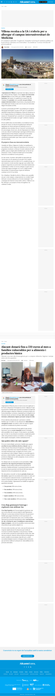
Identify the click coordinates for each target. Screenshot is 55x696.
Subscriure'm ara (27, 656)
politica (3, 28)
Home (2, 6)
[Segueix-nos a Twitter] (8, 2)
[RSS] (11, 2)
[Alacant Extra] (27, 664)
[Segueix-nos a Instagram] (10, 2)
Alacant (3, 343)
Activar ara (9, 89)
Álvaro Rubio (6, 47)
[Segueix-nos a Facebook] (6, 2)
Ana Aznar (3, 360)
